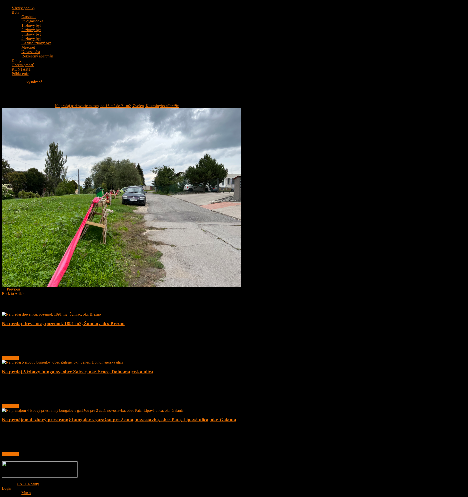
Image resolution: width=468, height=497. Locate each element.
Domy (16, 60)
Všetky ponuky (23, 8)
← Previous (11, 289)
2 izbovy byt (31, 30)
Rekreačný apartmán (37, 56)
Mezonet (28, 47)
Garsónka (28, 17)
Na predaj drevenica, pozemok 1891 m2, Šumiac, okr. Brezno (63, 323)
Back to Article (13, 293)
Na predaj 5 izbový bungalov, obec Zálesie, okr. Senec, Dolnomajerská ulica (77, 371)
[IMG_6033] (121, 286)
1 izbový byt (31, 25)
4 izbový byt (31, 39)
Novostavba (30, 52)
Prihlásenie (20, 74)
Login (6, 488)
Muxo (26, 493)
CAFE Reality (28, 484)
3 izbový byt (31, 34)
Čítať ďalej (10, 358)
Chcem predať (23, 65)
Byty (15, 12)
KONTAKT (21, 69)
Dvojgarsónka (32, 21)
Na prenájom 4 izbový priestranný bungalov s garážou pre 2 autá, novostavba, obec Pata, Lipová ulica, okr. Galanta (119, 419)
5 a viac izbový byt (36, 43)
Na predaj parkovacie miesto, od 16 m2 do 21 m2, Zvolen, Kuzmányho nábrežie (117, 106)
